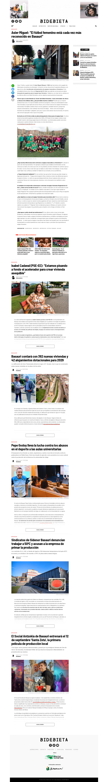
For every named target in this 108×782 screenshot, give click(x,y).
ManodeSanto (18, 708)
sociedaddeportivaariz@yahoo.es (26, 124)
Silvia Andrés (19, 41)
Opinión (62, 26)
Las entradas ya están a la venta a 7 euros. (44, 702)
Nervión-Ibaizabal (53, 26)
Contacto (43, 749)
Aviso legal (60, 749)
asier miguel (29, 228)
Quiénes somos (34, 749)
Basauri (35, 26)
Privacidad (68, 749)
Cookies (75, 749)
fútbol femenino (52, 228)
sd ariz (59, 228)
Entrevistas (42, 26)
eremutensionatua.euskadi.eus (51, 424)
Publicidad (72, 26)
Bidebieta (18, 370)
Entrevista (36, 228)
